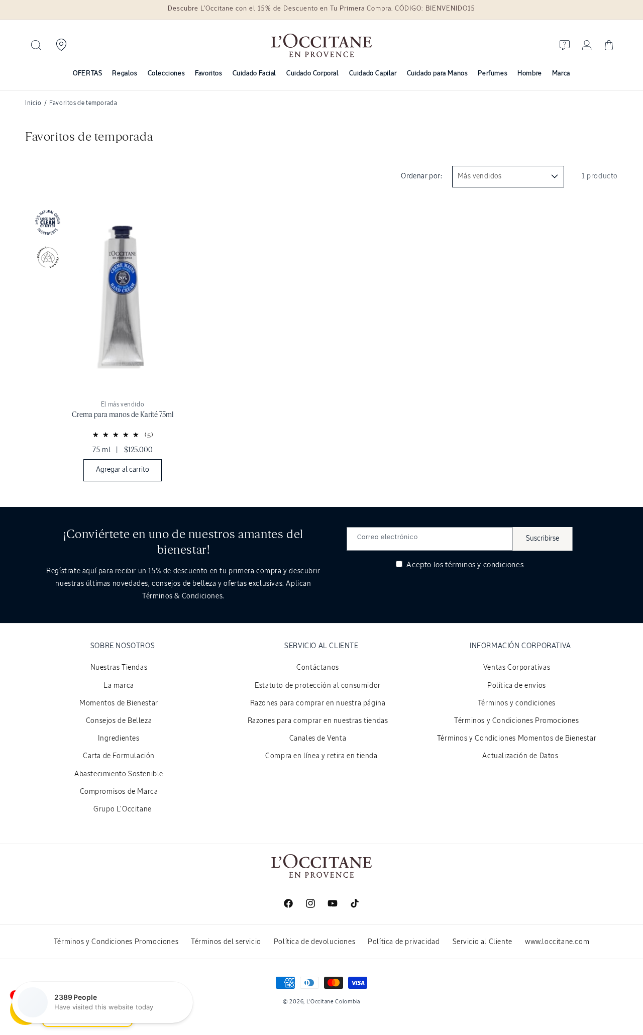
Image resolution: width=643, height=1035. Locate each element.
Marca (561, 73)
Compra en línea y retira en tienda (321, 756)
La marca (118, 685)
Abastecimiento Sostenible (118, 774)
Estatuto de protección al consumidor (318, 685)
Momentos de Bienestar (118, 703)
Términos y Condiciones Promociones (516, 720)
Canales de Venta (318, 738)
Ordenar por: (421, 176)
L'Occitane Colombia (333, 1001)
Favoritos (208, 73)
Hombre (529, 73)
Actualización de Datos (520, 756)
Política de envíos (516, 685)
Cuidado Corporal (312, 73)
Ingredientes (118, 738)
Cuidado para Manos (437, 73)
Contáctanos (317, 667)
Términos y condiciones (517, 703)
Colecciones (166, 73)
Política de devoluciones (314, 942)
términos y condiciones (484, 565)
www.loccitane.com (557, 942)
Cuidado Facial (254, 73)
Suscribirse (542, 538)
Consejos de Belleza (119, 720)
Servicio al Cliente (482, 942)
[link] (123, 344)
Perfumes (492, 73)
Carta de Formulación (119, 756)
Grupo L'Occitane (122, 809)
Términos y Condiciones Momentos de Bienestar (516, 738)
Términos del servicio (226, 942)
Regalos (124, 73)
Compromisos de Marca (119, 791)
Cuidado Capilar (373, 73)
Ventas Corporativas (516, 667)
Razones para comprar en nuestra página (318, 703)
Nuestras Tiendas (119, 667)
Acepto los (464, 565)
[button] (36, 45)
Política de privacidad (404, 942)
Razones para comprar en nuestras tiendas (318, 720)
